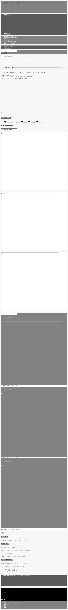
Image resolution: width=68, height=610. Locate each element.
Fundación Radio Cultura (15, 2)
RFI (9, 606)
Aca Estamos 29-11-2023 (10, 529)
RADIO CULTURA (10, 46)
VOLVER (4, 112)
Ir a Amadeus (9, 23)
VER (5, 29)
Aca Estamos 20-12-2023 (10, 457)
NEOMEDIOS (26, 575)
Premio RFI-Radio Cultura (15, 4)
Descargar (28, 72)
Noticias (8, 18)
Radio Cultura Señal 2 (14, 604)
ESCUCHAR (8, 27)
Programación (10, 16)
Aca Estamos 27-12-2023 (10, 386)
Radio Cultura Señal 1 (14, 603)
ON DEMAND (9, 26)
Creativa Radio (12, 607)
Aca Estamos (8, 56)
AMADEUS (7, 48)
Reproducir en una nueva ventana (15, 72)
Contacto (8, 19)
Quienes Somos (10, 21)
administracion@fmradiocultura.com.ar (24, 550)
